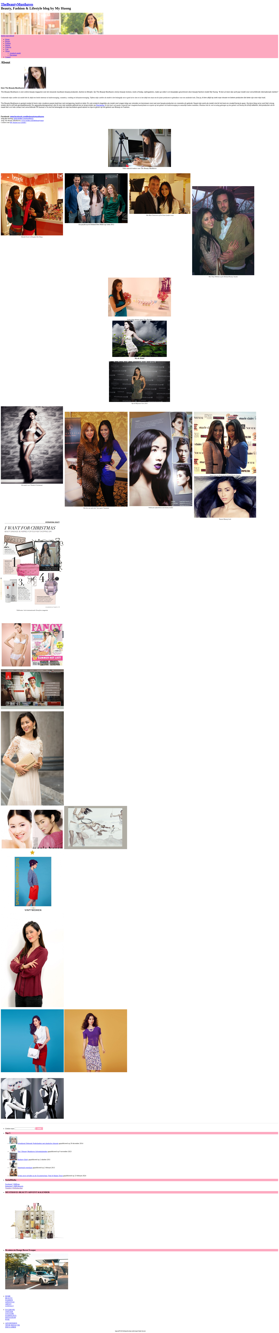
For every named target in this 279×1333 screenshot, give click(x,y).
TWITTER (9, 1312)
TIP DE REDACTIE (12, 1325)
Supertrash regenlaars (25, 1168)
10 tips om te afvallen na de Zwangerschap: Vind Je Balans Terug (40, 1176)
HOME (7, 1296)
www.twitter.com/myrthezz (23, 118)
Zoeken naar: (9, 1129)
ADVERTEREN (11, 1323)
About (7, 51)
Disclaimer (13, 55)
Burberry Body (23, 1159)
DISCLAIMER (10, 1327)
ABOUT (8, 1304)
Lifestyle (8, 47)
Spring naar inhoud (7, 36)
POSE (7, 1319)
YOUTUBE (9, 1313)
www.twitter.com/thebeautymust (32, 120)
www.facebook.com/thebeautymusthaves (27, 116)
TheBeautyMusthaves (17, 4)
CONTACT (9, 1306)
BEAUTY (9, 1298)
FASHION (9, 1300)
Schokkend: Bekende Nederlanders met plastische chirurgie (38, 1143)
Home (7, 39)
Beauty (7, 41)
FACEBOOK (10, 1310)
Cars (6, 49)
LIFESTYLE (9, 1302)
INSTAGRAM (10, 1317)
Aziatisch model (15, 53)
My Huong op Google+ (18, 122)
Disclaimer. (100, 105)
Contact (8, 57)
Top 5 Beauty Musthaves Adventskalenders (33, 1151)
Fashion (8, 43)
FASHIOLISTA (10, 1315)
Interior (7, 45)
